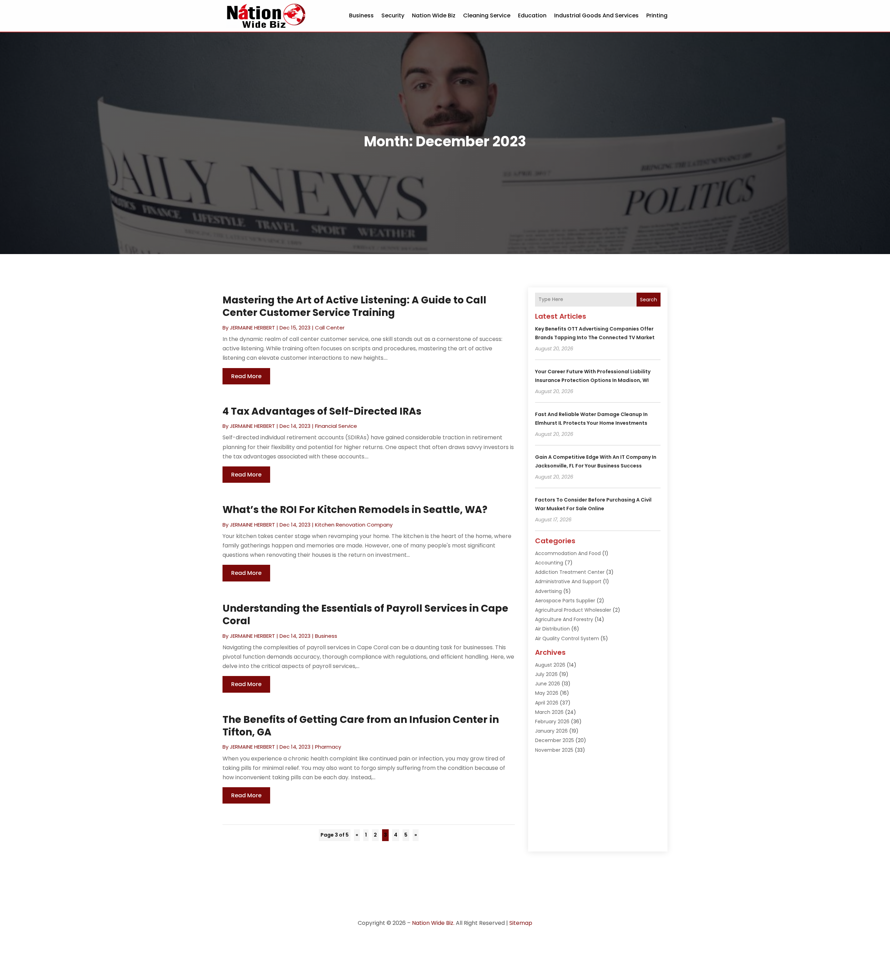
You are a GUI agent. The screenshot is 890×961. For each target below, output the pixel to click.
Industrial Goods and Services (596, 15)
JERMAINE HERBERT (252, 327)
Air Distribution (552, 628)
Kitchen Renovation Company (354, 524)
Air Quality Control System (567, 638)
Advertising (548, 591)
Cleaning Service (486, 15)
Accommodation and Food (568, 553)
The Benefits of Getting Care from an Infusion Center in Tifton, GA (360, 726)
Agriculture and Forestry (564, 619)
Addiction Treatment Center (570, 572)
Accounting (549, 562)
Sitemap (520, 923)
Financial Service (336, 426)
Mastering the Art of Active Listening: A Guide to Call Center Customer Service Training (354, 306)
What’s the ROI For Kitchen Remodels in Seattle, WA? (354, 509)
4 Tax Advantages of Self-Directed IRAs (321, 411)
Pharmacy (328, 746)
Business (361, 15)
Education (532, 15)
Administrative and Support (568, 581)
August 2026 (550, 664)
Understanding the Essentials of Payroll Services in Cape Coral (365, 615)
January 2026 (551, 730)
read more (246, 376)
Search (648, 299)
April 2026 (546, 702)
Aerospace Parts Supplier (565, 600)
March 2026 (549, 712)
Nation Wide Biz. (433, 923)
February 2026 (552, 721)
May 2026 (546, 693)
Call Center (330, 327)
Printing (657, 15)
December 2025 (554, 740)
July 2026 (546, 674)
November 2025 (554, 750)
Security (392, 15)
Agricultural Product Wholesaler (573, 609)
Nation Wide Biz (433, 15)
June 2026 (547, 683)
